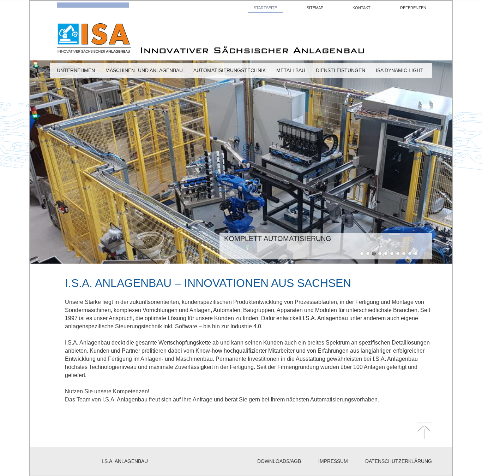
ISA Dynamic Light (399, 71)
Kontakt (361, 8)
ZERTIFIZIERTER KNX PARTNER (415, 253)
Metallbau (290, 71)
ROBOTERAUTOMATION (409, 253)
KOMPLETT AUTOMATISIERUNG (373, 253)
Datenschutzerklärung (398, 461)
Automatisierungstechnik (229, 71)
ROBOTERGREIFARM (385, 253)
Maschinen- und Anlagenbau (144, 71)
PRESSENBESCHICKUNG (361, 253)
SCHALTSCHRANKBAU (397, 253)
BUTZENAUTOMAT (391, 253)
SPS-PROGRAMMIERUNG (403, 253)
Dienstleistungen (340, 71)
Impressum (333, 461)
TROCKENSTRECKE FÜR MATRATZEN (379, 253)
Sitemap (315, 8)
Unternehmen (76, 71)
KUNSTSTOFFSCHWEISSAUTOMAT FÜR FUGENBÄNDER (367, 253)
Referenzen (413, 8)
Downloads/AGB (279, 461)
